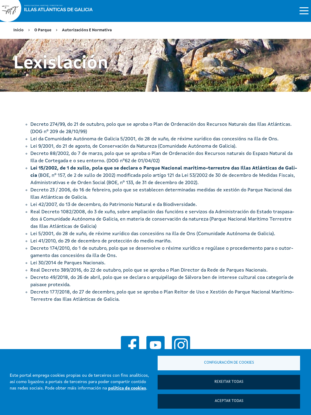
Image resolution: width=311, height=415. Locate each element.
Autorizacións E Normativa (87, 30)
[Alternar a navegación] (304, 10)
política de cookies (127, 388)
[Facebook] (130, 345)
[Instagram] (181, 345)
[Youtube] (155, 345)
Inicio (18, 30)
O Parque (42, 30)
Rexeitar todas (228, 382)
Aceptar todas (229, 401)
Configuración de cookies (229, 363)
